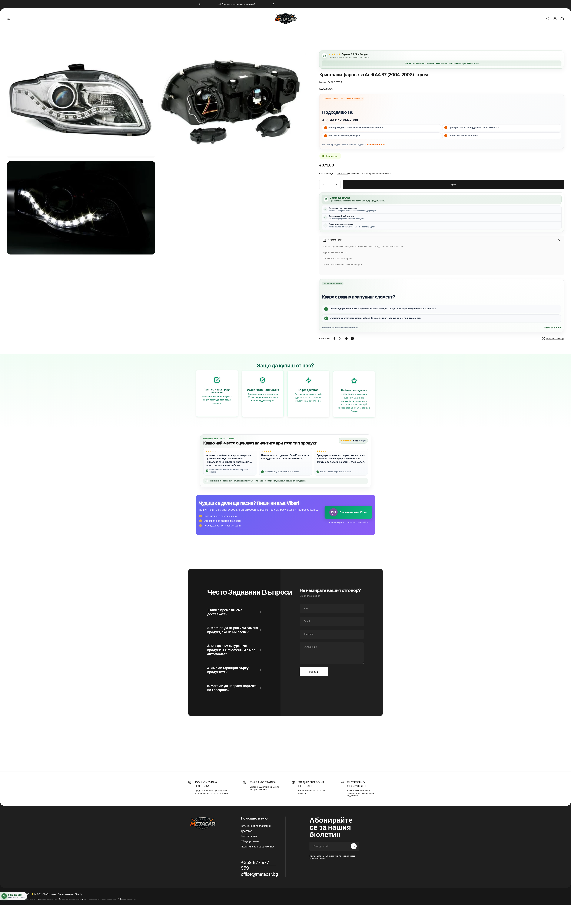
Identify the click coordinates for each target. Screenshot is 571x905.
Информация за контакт (127, 899)
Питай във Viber (552, 327)
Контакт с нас (249, 836)
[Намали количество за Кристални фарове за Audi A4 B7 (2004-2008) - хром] (322, 184)
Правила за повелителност (47, 899)
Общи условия (250, 841)
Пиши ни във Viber (375, 144)
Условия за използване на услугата (72, 899)
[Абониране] (354, 846)
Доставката (342, 173)
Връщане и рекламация (256, 825)
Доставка (246, 831)
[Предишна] (200, 4)
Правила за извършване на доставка (102, 899)
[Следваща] (273, 4)
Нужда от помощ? (555, 338)
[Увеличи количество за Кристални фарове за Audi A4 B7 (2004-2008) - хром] (336, 184)
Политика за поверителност (258, 846)
